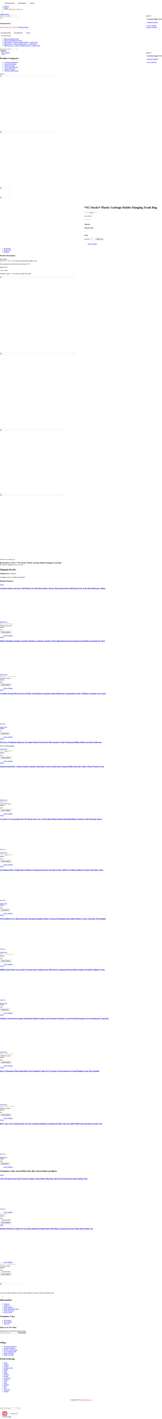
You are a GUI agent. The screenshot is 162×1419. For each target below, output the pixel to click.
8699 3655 (12, 9)
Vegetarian (7, 1390)
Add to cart (100, 239)
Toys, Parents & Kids (10, 1351)
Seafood (6, 1385)
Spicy (5, 1386)
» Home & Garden (9, 65)
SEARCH (3, 51)
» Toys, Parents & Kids (11, 67)
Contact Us (7, 1305)
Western (6, 1391)
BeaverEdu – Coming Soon (29, 42)
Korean (6, 1376)
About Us (7, 1304)
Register (6, 8)
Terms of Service (9, 1310)
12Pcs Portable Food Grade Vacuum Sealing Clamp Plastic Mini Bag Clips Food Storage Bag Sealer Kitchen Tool (43, 1179)
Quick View (3, 622)
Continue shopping (152, 22)
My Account (7, 1320)
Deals (32, 3)
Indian (6, 1373)
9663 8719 (19, 9)
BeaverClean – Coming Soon (31, 45)
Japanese (6, 1374)
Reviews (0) (7, 250)
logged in (10, 564)
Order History (8, 1322)
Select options (6, 632)
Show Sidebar (5, 53)
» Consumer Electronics (11, 62)
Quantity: (87, 239)
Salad (5, 1383)
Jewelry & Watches (9, 1348)
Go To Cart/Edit (151, 25)
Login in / (149, 27)
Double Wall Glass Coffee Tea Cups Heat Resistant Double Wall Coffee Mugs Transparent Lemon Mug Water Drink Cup (46, 1229)
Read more (5, 733)
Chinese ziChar (8, 1368)
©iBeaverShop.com (86, 1400)
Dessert (6, 1369)
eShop (2, 584)
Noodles (6, 1379)
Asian (5, 1363)
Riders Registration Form (11, 1309)
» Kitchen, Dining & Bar (11, 70)
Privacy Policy (8, 1312)
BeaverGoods (10, 3)
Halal (5, 1371)
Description (7, 248)
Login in (6, 6)
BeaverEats (22, 3)
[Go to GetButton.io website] (5, 1417)
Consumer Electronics (10, 1346)
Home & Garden (9, 1355)
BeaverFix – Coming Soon (29, 44)
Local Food (7, 1378)
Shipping (6, 252)
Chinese (6, 1366)
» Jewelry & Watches (10, 64)
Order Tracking (8, 1307)
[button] (147, 16)
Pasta (5, 1381)
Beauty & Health (9, 1353)
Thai (5, 1388)
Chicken (6, 1364)
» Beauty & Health (9, 69)
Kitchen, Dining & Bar (10, 1350)
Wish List (6, 1323)
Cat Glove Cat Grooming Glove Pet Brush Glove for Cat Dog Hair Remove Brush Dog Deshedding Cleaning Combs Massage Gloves (51, 819)
